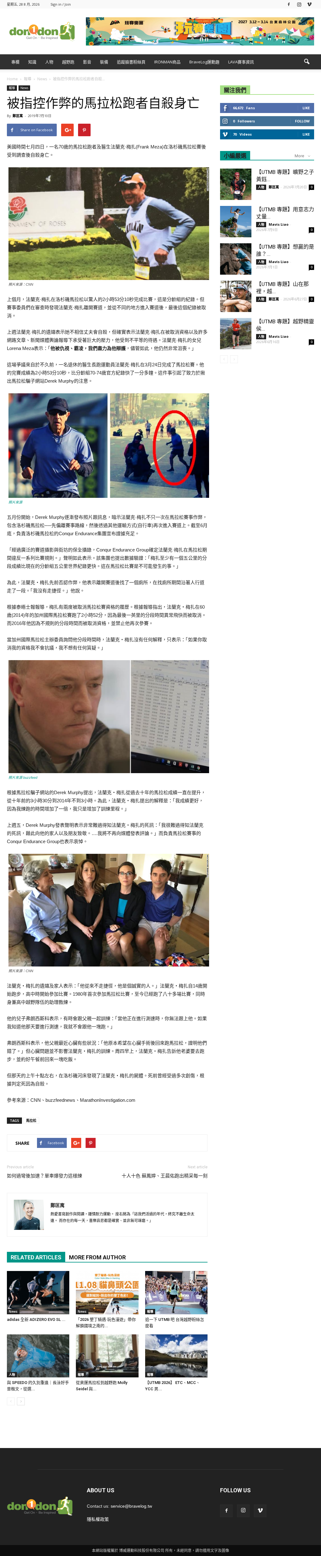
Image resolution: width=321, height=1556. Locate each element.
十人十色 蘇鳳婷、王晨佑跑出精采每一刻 (165, 1176)
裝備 (104, 62)
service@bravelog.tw (131, 1506)
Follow (302, 121)
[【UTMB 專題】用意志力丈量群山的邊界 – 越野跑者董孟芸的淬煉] (235, 221)
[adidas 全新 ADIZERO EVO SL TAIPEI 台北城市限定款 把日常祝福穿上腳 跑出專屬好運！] (38, 1292)
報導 (12, 88)
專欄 (15, 62)
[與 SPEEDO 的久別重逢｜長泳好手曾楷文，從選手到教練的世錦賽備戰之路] (38, 1355)
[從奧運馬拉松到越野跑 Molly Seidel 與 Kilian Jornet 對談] (107, 1355)
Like (306, 107)
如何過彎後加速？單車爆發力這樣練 (44, 1176)
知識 (32, 62)
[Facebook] (288, 4)
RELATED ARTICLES (36, 1257)
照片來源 (15, 502)
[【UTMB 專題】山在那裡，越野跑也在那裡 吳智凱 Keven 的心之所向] (235, 296)
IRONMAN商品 (167, 62)
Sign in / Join (60, 4)
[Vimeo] (309, 4)
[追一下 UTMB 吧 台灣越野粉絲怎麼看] (176, 1292)
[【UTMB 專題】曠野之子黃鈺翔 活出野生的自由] (235, 184)
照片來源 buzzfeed (22, 777)
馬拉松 (31, 1120)
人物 (49, 62)
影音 (87, 62)
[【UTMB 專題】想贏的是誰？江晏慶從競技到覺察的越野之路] (235, 259)
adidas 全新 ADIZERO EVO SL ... (36, 1319)
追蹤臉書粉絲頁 (131, 62)
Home (12, 79)
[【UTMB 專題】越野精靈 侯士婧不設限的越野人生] (235, 333)
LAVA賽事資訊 (241, 62)
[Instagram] (299, 4)
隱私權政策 (98, 1519)
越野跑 (68, 62)
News (24, 88)
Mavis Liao (278, 224)
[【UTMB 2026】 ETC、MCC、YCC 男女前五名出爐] (176, 1355)
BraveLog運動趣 (204, 62)
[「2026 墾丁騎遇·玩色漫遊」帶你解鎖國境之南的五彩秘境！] (107, 1292)
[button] (306, 61)
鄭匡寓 (18, 115)
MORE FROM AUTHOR (97, 1257)
